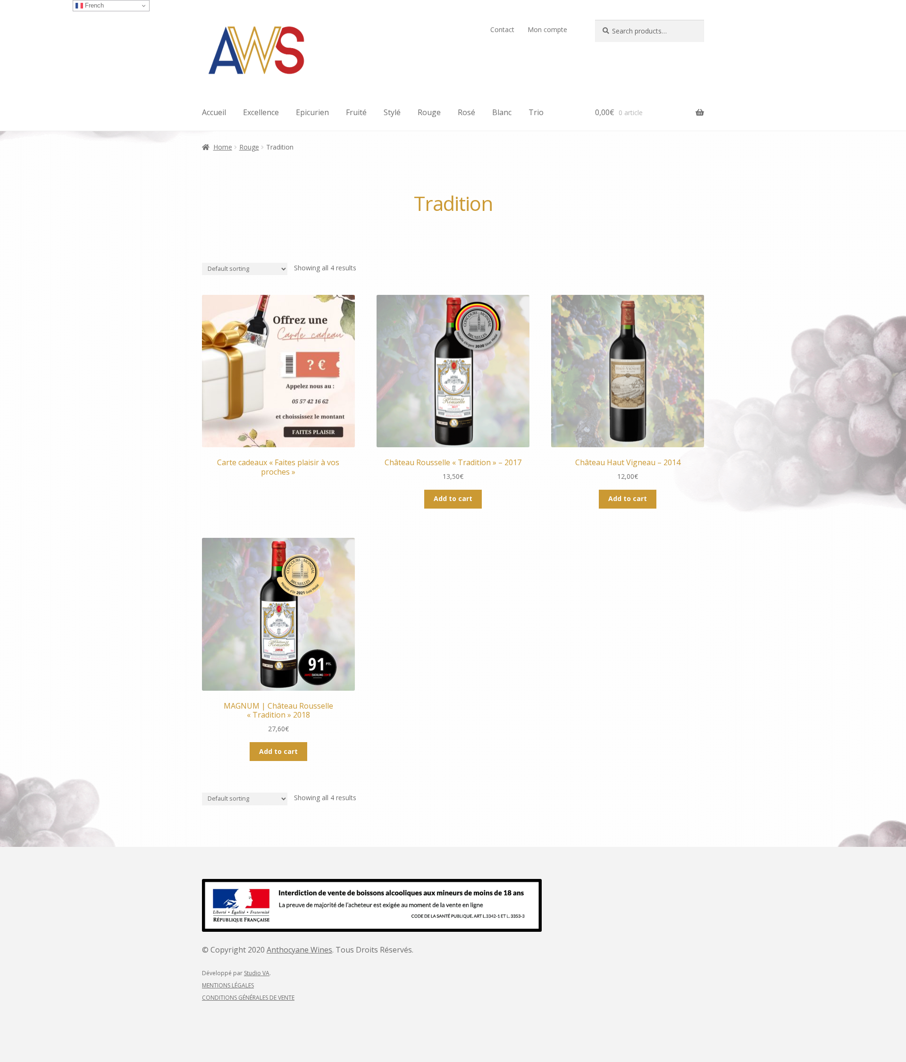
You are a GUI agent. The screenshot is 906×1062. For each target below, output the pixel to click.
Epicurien (312, 112)
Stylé (392, 112)
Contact (502, 29)
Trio (536, 112)
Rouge (429, 112)
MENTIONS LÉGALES (228, 985)
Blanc (502, 112)
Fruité (356, 112)
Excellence (261, 112)
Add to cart (453, 498)
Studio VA (256, 973)
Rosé (466, 112)
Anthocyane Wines (299, 950)
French (93, 5)
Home (222, 146)
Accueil (214, 112)
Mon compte (547, 29)
